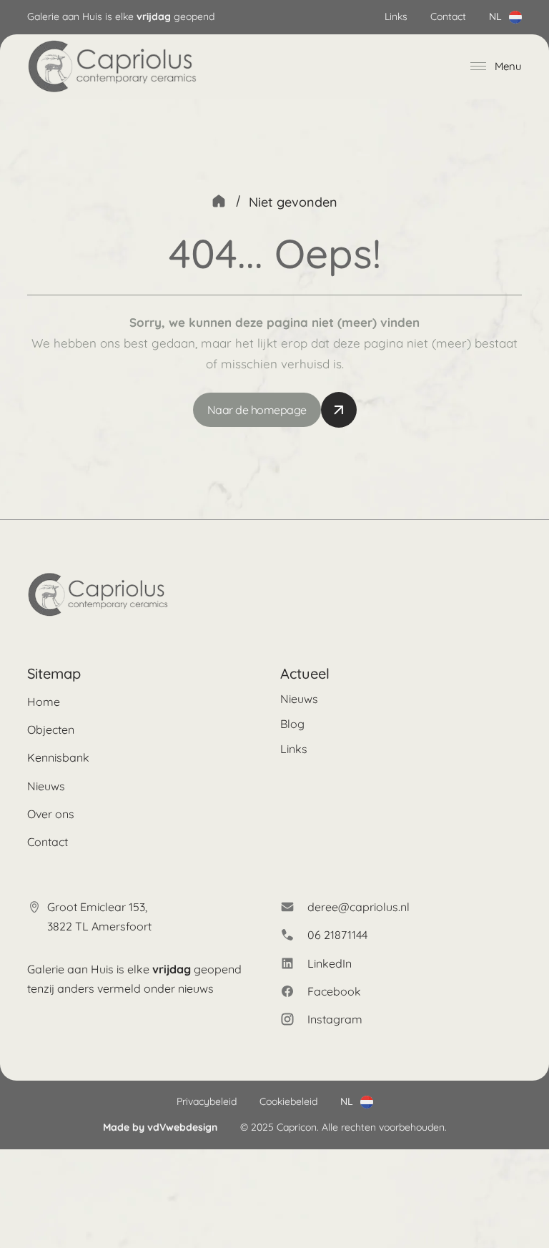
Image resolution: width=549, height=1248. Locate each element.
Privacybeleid (207, 1101)
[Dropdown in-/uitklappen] (515, 17)
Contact (448, 16)
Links (396, 16)
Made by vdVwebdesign (160, 1127)
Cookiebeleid (288, 1101)
